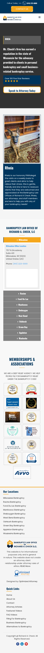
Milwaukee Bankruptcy (13, 498)
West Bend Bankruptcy (14, 517)
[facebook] (17, 644)
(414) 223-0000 (32, 3)
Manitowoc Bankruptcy (14, 509)
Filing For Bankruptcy (16, 618)
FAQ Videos (11, 614)
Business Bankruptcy (16, 622)
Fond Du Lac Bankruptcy (14, 506)
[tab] (22, 239)
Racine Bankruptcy (12, 502)
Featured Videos (14, 610)
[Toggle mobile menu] (40, 17)
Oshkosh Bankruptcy (13, 521)
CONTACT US (22, 9)
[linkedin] (22, 644)
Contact (10, 603)
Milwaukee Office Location (16, 246)
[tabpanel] (22, 266)
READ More (25, 566)
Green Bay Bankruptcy (13, 525)
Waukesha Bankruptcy (14, 533)
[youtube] (26, 644)
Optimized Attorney (28, 581)
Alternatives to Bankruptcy (19, 626)
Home (9, 595)
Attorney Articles (14, 606)
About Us (10, 599)
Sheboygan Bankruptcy (14, 513)
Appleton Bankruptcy (13, 529)
